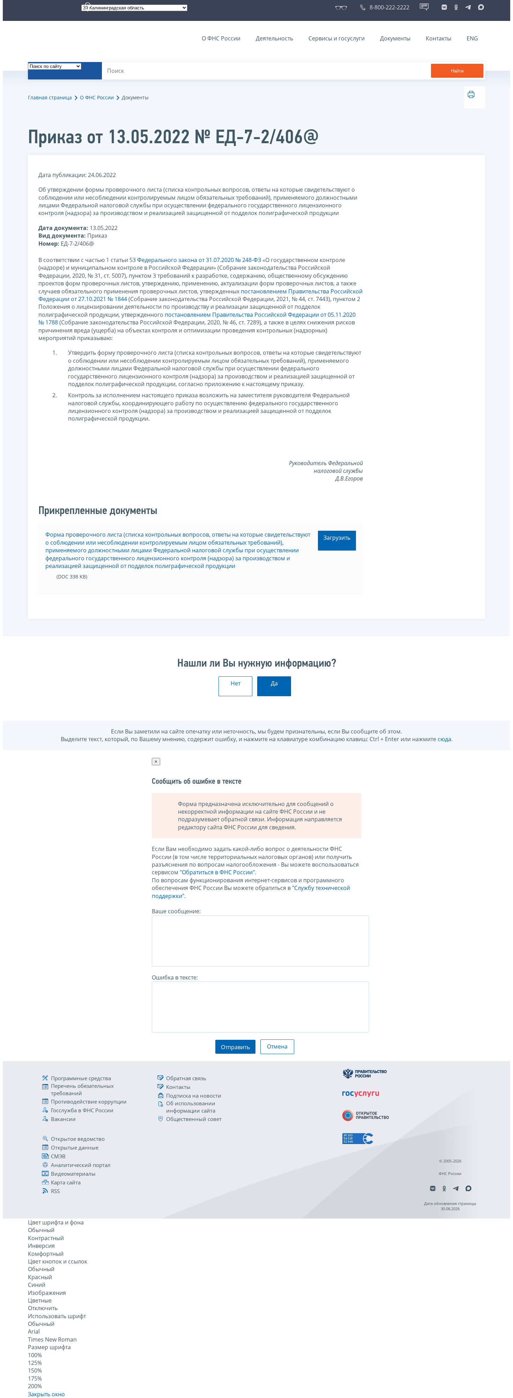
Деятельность (274, 38)
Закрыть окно (46, 1394)
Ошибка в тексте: (175, 977)
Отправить (235, 1047)
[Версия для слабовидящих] (342, 7)
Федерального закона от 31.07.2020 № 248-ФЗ (199, 260)
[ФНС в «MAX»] (480, 7)
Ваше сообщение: (176, 911)
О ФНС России (221, 38)
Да (274, 683)
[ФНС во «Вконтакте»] (444, 7)
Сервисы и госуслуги (336, 38)
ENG (472, 38)
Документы (395, 38)
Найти (457, 71)
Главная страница (50, 97)
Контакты (438, 38)
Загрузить (337, 537)
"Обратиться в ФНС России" (217, 872)
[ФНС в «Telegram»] (468, 7)
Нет (235, 683)
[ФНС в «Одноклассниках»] (456, 7)
